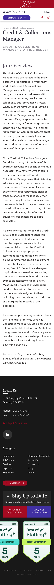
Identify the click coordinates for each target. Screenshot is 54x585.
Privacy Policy (10, 570)
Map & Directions (16, 423)
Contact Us (33, 464)
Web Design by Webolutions (27, 574)
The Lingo (13, 483)
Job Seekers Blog (39, 511)
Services (7, 464)
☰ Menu (46, 12)
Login (47, 17)
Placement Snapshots (39, 456)
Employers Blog (15, 511)
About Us (33, 460)
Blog (30, 468)
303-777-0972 (21, 415)
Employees (15, 18)
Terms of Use (27, 570)
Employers (8, 456)
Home (5, 28)
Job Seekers (9, 460)
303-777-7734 (15, 12)
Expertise (7, 468)
